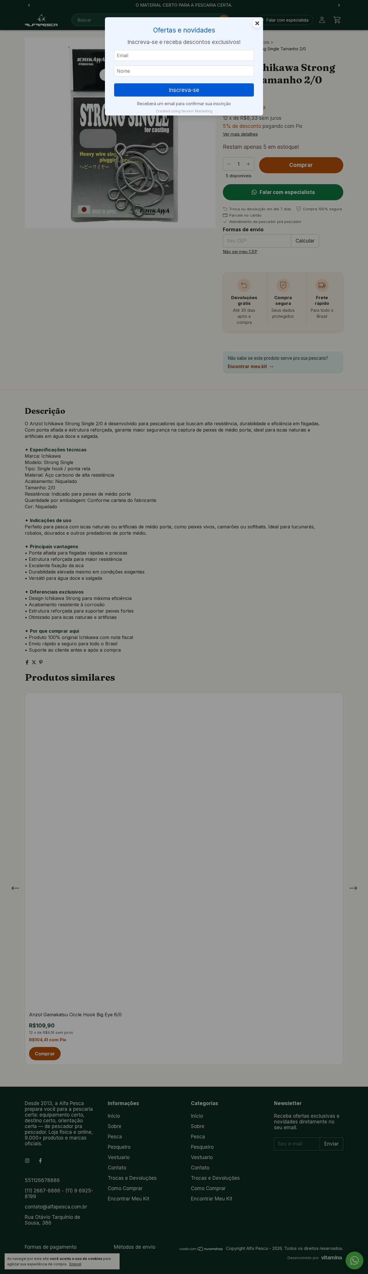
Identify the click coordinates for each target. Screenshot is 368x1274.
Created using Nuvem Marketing (184, 111)
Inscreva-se (184, 89)
